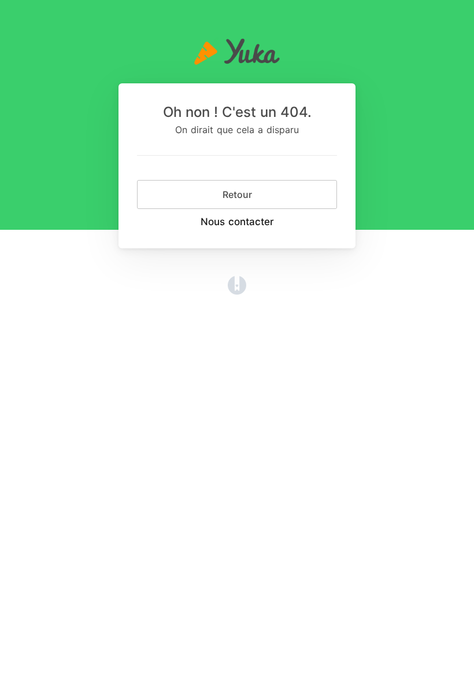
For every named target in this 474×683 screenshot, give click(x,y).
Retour (237, 194)
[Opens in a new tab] (237, 284)
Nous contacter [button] (237, 221)
